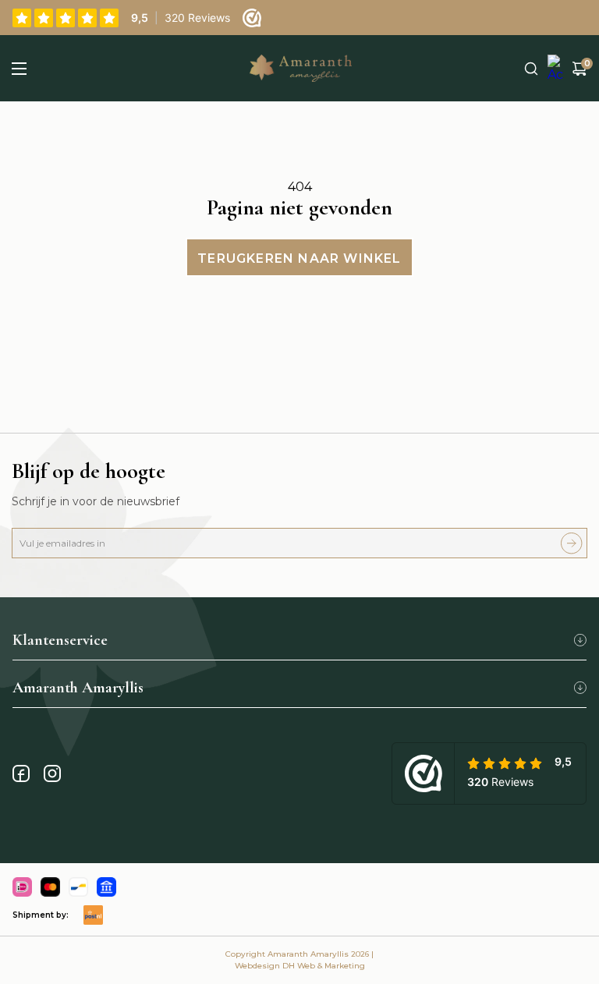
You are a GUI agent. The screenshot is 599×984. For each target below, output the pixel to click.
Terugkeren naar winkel (299, 258)
